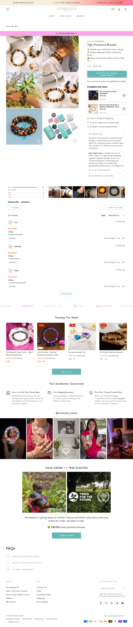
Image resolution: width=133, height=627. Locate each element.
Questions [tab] (25, 202)
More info (103, 95)
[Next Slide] (123, 192)
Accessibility (42, 602)
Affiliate (9, 598)
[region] (87, 192)
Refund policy (27, 619)
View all (66, 371)
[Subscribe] (125, 588)
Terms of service (51, 619)
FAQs (39, 591)
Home (8, 26)
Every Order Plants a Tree (18, 594)
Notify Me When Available (107, 74)
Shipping (41, 598)
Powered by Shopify (13, 619)
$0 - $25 (14, 26)
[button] (7, 9)
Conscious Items (18, 616)
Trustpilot (120, 398)
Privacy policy (39, 619)
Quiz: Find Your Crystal (16, 591)
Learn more (66, 535)
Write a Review (117, 208)
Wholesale (11, 602)
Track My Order (44, 594)
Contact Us (42, 587)
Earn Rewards (12, 587)
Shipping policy (13, 622)
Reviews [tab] (13, 202)
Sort (104, 215)
